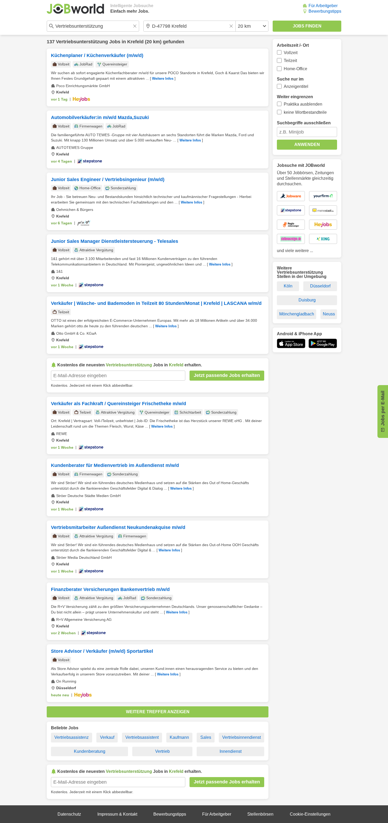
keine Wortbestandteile (305, 112)
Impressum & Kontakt (117, 814)
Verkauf (107, 737)
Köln (288, 286)
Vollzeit (290, 52)
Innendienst (231, 751)
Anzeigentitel (296, 86)
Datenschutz (69, 814)
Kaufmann (179, 737)
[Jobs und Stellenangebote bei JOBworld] (75, 9)
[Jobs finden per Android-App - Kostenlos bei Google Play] (323, 343)
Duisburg (307, 300)
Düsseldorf (320, 286)
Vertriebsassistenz (71, 737)
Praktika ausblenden (303, 104)
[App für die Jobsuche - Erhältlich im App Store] (291, 343)
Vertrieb (162, 751)
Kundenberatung (89, 751)
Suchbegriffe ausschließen (304, 123)
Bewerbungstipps (325, 11)
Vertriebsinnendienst (241, 737)
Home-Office (295, 69)
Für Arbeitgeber (323, 5)
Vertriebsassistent (142, 737)
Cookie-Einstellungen (310, 814)
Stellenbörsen (260, 814)
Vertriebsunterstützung (82, 41)
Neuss (329, 314)
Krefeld (135, 41)
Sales (205, 737)
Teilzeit (290, 60)
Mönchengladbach (296, 314)
